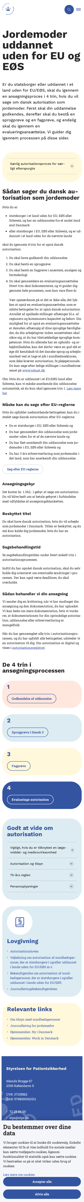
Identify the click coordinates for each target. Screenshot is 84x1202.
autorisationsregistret (28, 648)
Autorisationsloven (24, 951)
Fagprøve (19, 766)
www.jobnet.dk (33, 370)
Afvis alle (42, 1194)
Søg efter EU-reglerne (22, 469)
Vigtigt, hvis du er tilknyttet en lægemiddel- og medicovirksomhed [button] (38, 850)
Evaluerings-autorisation (30, 799)
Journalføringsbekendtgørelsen (33, 989)
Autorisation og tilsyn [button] (26, 864)
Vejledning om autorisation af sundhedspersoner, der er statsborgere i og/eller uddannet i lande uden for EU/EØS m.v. (43, 962)
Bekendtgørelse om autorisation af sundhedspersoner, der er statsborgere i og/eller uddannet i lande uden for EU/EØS (41, 978)
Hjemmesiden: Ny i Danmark (31, 1032)
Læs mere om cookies (19, 1174)
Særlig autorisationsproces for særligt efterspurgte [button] (37, 166)
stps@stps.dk (19, 1118)
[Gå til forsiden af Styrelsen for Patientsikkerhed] (31, 9)
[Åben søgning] (69, 9)
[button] (80, 10)
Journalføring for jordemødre (32, 1025)
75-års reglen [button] (20, 875)
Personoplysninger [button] (24, 886)
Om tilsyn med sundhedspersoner (35, 1019)
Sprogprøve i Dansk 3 (28, 732)
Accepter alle (42, 1181)
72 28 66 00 (17, 1111)
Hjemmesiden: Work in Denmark (34, 1038)
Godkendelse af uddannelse (32, 698)
